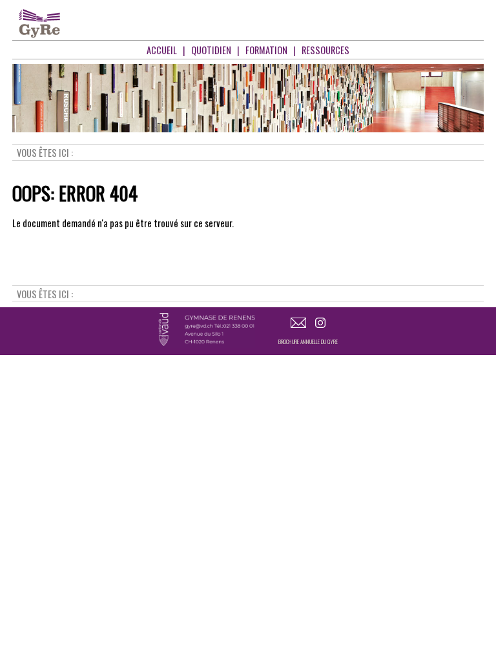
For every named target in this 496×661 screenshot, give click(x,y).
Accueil (162, 50)
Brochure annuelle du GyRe (308, 341)
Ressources (325, 50)
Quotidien (211, 50)
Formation (266, 50)
